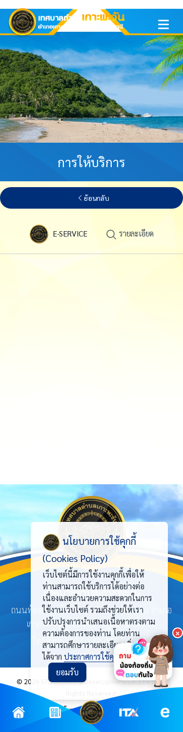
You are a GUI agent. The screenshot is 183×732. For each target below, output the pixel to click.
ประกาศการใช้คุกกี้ (93, 656)
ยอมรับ (67, 672)
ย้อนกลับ (96, 198)
